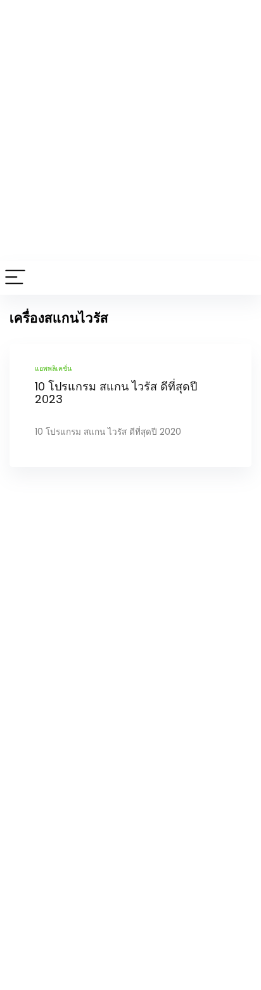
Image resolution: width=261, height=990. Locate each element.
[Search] (241, 278)
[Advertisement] (130, 130)
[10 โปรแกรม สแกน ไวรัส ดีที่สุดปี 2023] (130, 405)
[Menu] (15, 278)
